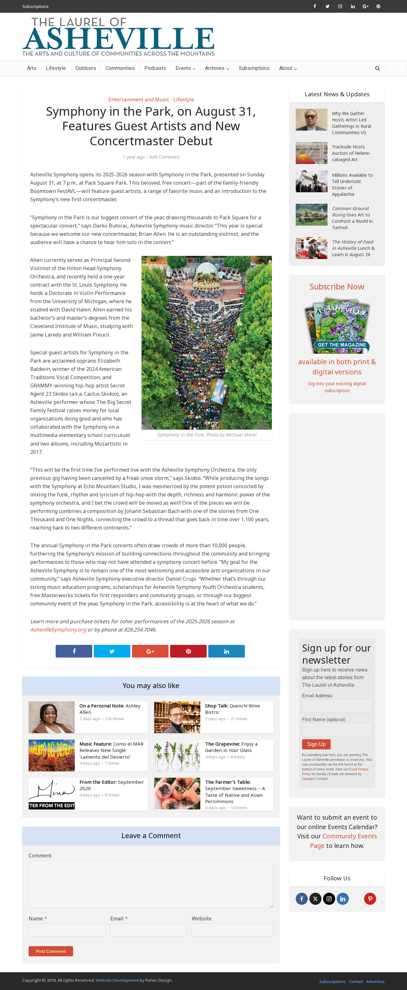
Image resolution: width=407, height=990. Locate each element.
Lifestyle (56, 68)
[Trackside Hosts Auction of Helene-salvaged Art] (314, 153)
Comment (40, 855)
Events (183, 68)
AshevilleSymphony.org (58, 629)
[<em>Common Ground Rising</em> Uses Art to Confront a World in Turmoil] (314, 215)
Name (38, 918)
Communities (120, 68)
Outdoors (85, 68)
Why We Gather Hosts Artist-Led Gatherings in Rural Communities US (351, 122)
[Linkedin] (343, 899)
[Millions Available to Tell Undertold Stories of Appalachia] (314, 181)
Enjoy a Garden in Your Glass (231, 747)
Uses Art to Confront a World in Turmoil (352, 217)
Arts (31, 68)
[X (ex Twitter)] (315, 899)
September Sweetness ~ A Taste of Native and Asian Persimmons (235, 791)
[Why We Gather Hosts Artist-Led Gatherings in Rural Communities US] (314, 120)
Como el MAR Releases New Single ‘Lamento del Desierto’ (111, 750)
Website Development (117, 980)
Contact (356, 981)
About (285, 68)
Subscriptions (35, 6)
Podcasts (155, 68)
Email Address (317, 695)
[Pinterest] (370, 899)
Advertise (375, 981)
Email (119, 918)
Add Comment (164, 157)
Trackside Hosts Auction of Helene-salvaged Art (351, 153)
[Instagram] (329, 899)
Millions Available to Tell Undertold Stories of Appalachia (352, 184)
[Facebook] (302, 899)
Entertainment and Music (138, 99)
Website (201, 918)
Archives (214, 68)
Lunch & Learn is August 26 (353, 248)
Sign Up (316, 744)
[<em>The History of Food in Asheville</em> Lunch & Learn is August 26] (314, 248)
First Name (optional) (324, 719)
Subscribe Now (337, 286)
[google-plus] (356, 899)
